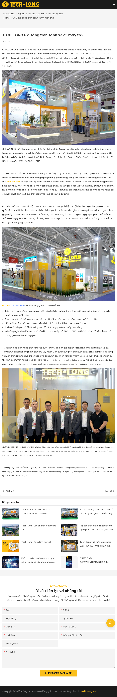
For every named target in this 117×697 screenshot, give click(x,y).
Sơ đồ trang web (88, 691)
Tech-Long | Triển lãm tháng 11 (36, 542)
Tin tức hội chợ (55, 13)
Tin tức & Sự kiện (36, 13)
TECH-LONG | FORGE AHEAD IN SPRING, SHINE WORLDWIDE (35, 511)
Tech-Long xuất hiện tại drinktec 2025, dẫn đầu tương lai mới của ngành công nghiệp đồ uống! (95, 544)
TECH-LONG (8, 13)
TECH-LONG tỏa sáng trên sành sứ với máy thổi (29, 17)
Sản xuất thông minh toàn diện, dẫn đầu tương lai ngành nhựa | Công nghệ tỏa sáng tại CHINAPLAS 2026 (97, 511)
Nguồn (21, 13)
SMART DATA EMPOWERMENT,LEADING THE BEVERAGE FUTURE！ (93, 560)
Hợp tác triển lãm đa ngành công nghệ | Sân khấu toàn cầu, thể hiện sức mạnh (96, 527)
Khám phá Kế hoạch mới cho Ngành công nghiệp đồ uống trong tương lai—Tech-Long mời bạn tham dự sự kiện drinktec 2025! (38, 560)
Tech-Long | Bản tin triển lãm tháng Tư (38, 527)
